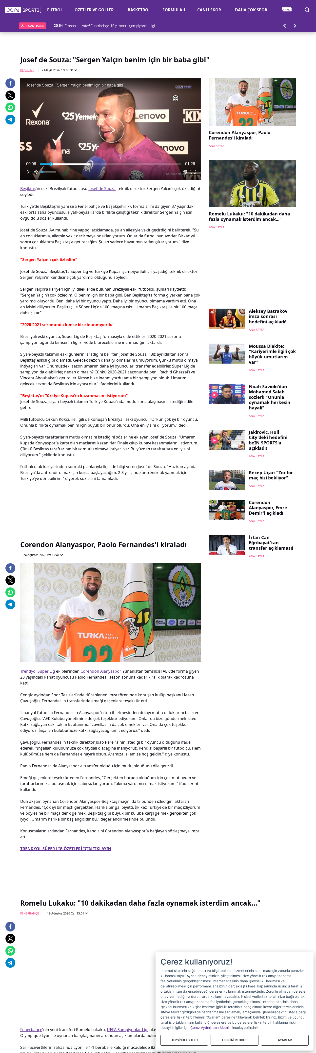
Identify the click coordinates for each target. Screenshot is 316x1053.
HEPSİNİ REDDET (234, 1040)
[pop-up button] (185, 172)
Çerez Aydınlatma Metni (209, 1027)
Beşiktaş (27, 70)
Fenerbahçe (29, 913)
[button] (23, 10)
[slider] (110, 164)
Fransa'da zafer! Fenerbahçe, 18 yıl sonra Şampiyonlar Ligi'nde (113, 26)
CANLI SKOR (209, 10)
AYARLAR (285, 1040)
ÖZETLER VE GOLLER (94, 10)
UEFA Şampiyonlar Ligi (127, 1029)
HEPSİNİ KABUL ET (184, 1040)
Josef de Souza (102, 188)
